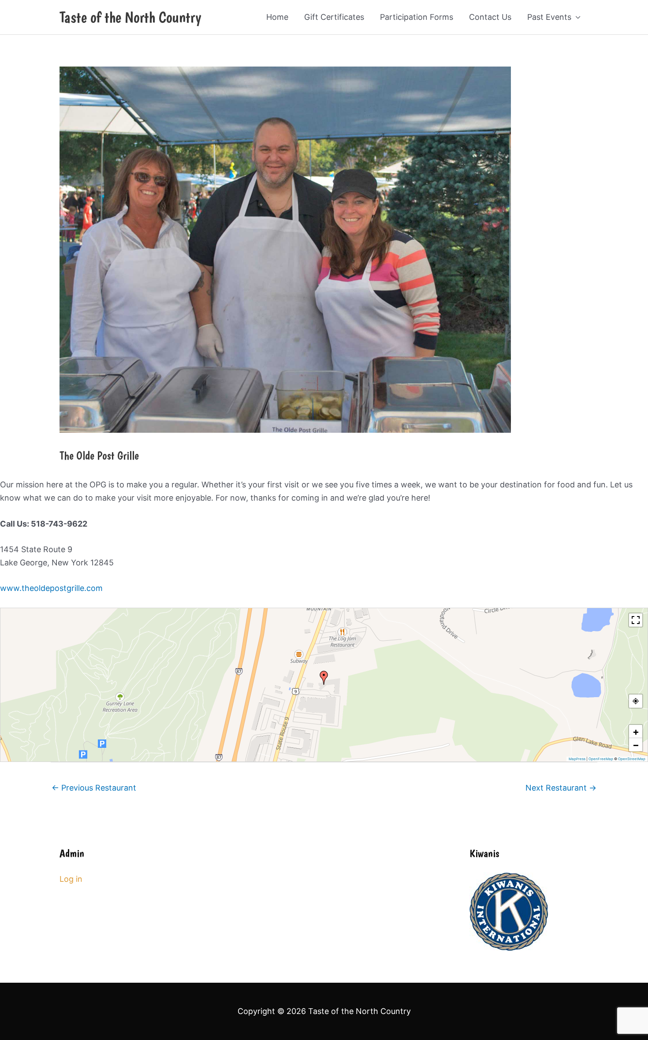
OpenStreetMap (631, 759)
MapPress (577, 759)
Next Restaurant (560, 787)
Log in (71, 879)
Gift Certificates (334, 17)
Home (277, 17)
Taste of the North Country (130, 17)
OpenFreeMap (600, 759)
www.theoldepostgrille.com (51, 588)
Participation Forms (416, 17)
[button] (324, 678)
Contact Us (490, 17)
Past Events (549, 17)
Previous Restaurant (94, 787)
